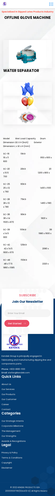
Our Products (8, 394)
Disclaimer (7, 467)
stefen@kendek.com (19, 372)
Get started (14, 323)
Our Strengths (9, 435)
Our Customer (9, 399)
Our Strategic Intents (13, 420)
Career (5, 404)
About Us (6, 384)
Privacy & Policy (9, 452)
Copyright (7, 462)
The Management (11, 430)
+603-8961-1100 (17, 369)
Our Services (8, 389)
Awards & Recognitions (14, 441)
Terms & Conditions (12, 457)
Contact (6, 409)
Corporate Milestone (12, 425)
